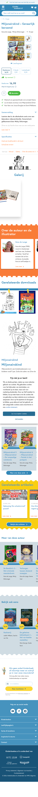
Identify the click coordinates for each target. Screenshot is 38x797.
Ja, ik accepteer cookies (19, 414)
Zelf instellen (19, 419)
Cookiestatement (19, 773)
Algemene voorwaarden (24, 770)
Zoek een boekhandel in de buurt (12, 141)
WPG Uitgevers (31, 776)
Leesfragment (17, 63)
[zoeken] (34, 13)
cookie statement (11, 407)
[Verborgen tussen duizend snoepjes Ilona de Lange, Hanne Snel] (27, 562)
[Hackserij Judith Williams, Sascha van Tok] (10, 623)
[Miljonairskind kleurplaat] (8, 302)
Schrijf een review (7, 145)
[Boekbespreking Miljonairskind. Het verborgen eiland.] (27, 302)
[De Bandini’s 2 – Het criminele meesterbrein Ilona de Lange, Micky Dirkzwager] (10, 562)
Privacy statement (11, 770)
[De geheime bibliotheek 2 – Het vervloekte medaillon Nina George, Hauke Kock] (27, 627)
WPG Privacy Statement (23, 693)
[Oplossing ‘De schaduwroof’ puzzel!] (14, 504)
